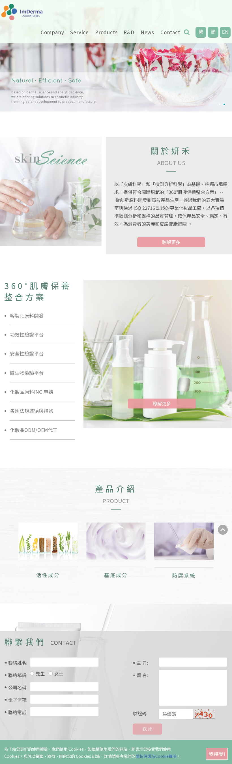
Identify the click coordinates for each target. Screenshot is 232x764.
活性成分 (48, 575)
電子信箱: (17, 699)
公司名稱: (17, 687)
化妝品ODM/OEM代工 (33, 429)
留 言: (142, 675)
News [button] (147, 32)
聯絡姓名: (17, 662)
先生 (40, 673)
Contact (170, 32)
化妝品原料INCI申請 (31, 391)
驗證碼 (140, 713)
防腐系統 (184, 575)
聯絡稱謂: (17, 675)
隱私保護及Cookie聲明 (156, 756)
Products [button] (106, 32)
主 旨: (142, 662)
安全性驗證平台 (27, 353)
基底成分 (116, 575)
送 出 (147, 729)
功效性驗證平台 (27, 334)
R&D (129, 32)
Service (79, 32)
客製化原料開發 (27, 315)
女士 (58, 673)
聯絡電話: (17, 712)
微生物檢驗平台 (27, 372)
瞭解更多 (171, 242)
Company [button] (52, 32)
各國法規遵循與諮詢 (31, 410)
